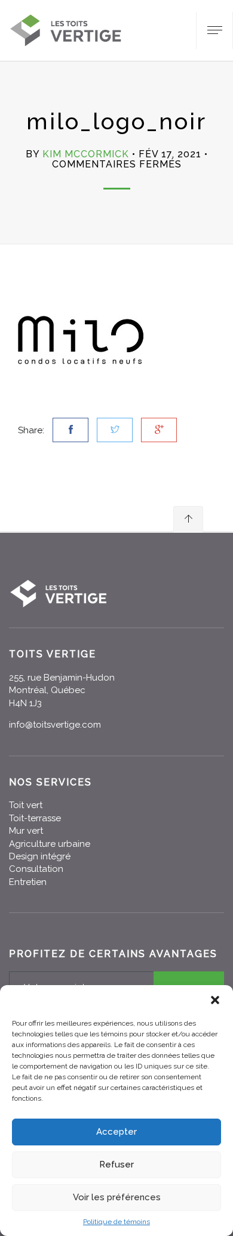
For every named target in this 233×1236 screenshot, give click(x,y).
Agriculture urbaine (49, 844)
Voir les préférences (117, 1197)
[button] (215, 1000)
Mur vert (26, 830)
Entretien (28, 882)
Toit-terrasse (35, 818)
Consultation (36, 869)
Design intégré (39, 856)
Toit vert (25, 805)
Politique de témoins (116, 1222)
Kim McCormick (85, 154)
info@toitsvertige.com (55, 724)
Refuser (116, 1164)
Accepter (116, 1131)
